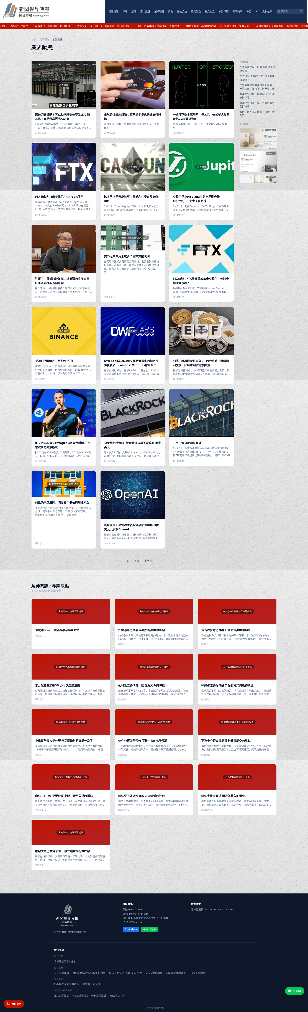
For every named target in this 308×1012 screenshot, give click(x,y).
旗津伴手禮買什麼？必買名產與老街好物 (257, 104)
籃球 (133, 11)
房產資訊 (114, 11)
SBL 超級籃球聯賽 (176, 972)
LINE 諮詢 (149, 929)
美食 (170, 11)
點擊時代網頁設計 (93, 984)
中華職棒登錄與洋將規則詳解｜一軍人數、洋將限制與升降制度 (257, 86)
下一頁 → (149, 560)
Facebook (131, 929)
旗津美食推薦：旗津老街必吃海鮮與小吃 (257, 95)
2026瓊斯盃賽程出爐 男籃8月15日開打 (257, 77)
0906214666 (135, 909)
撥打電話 (16, 1003)
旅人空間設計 (61, 995)
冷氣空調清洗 (80, 995)
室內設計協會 (61, 972)
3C (256, 11)
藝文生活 (210, 11)
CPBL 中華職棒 (154, 972)
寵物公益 (182, 11)
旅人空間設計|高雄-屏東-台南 (125, 972)
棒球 (124, 11)
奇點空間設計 (98, 995)
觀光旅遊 (196, 11)
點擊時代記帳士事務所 (66, 984)
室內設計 (145, 11)
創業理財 (159, 11)
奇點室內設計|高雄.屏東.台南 (89, 972)
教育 (249, 11)
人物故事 (267, 11)
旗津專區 (224, 11)
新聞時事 (238, 11)
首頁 (33, 39)
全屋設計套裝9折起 (65, 961)
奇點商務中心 (117, 995)
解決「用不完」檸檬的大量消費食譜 (257, 113)
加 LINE (297, 991)
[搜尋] (301, 11)
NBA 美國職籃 (197, 972)
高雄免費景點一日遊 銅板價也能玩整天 (257, 68)
